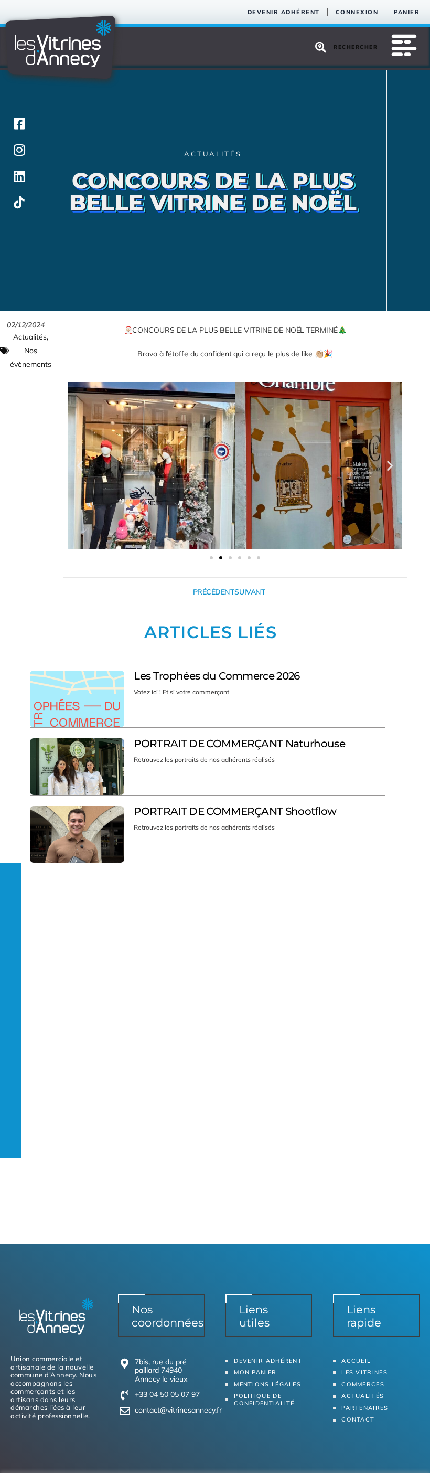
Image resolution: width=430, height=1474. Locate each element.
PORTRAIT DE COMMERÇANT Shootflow (235, 811)
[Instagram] (19, 149)
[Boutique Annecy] (19, 202)
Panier (407, 12)
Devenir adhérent (284, 12)
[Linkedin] (19, 176)
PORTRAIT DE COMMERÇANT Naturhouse (239, 743)
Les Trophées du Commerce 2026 (216, 676)
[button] (80, 465)
